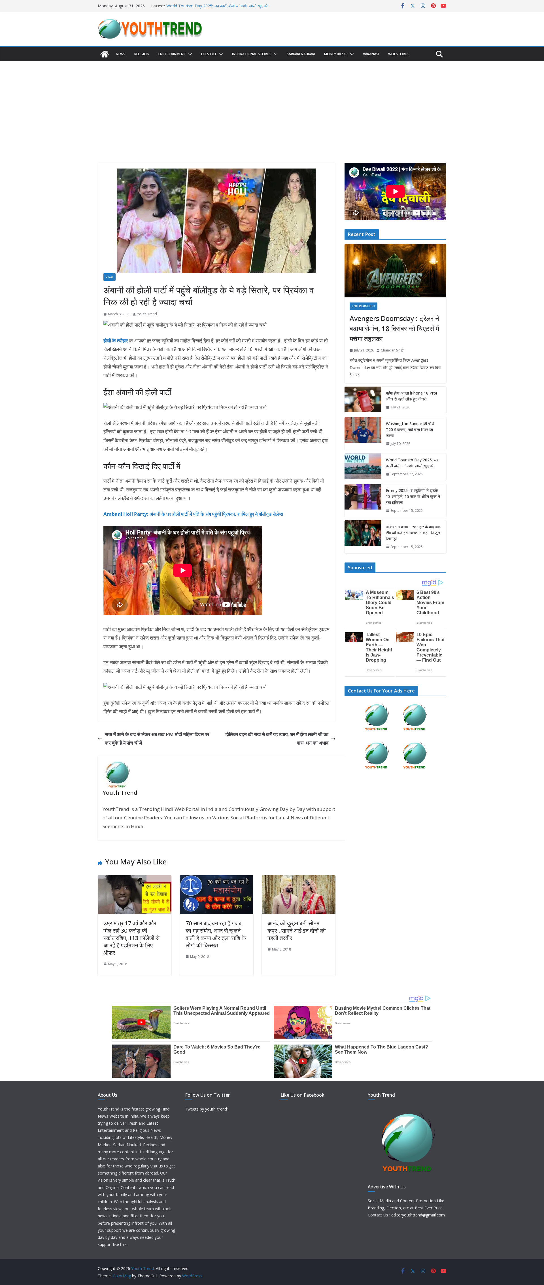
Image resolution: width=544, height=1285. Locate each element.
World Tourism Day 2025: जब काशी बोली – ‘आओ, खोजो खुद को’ (412, 462)
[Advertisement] (272, 103)
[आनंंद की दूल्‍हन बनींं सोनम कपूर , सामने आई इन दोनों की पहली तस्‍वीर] (298, 879)
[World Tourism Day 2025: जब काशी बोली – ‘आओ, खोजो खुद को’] (363, 467)
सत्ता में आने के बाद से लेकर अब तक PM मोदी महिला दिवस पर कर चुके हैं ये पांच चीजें (157, 738)
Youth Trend (147, 314)
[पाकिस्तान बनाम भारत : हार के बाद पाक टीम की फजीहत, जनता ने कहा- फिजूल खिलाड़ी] (363, 536)
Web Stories (398, 54)
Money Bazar (336, 54)
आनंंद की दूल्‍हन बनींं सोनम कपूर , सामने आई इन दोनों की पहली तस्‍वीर (296, 930)
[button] (189, 54)
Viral (109, 277)
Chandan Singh (393, 350)
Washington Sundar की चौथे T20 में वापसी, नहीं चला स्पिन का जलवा (218, 5)
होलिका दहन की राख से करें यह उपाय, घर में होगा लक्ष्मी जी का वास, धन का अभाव (277, 738)
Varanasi (371, 54)
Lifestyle (209, 54)
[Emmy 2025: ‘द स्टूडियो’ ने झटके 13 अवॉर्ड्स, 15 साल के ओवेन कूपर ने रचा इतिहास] (363, 500)
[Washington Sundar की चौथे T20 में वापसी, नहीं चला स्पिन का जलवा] (363, 433)
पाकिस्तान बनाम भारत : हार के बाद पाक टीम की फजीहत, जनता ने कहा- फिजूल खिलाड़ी (413, 532)
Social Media (379, 1200)
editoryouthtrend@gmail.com (418, 1215)
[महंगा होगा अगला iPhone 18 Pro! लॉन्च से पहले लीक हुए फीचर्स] (363, 400)
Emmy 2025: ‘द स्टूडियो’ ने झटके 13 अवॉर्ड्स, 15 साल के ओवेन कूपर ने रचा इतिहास (413, 496)
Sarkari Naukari (301, 54)
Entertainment (172, 54)
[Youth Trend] (104, 54)
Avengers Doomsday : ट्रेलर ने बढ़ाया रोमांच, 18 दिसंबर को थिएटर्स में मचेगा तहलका (394, 328)
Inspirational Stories (251, 54)
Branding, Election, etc (388, 1208)
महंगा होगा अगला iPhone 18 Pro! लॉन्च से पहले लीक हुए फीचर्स (411, 396)
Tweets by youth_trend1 (207, 1109)
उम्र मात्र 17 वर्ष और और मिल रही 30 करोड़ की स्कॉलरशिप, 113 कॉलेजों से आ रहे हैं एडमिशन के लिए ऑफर (131, 937)
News (120, 54)
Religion (141, 54)
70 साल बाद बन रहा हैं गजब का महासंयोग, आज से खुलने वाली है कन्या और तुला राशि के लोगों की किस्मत (216, 934)
